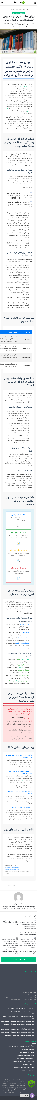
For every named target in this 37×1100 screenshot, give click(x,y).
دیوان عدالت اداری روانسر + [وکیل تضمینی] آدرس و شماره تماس (10, 951)
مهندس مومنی (29, 24)
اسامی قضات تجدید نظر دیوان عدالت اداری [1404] (14, 195)
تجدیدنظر (18, 681)
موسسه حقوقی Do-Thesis (12, 867)
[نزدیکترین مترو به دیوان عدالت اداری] (27, 204)
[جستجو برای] (2, 3)
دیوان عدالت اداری (23, 86)
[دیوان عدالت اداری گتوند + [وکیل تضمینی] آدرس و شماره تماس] (27, 925)
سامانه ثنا (19, 785)
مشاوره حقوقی (24, 659)
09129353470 (32, 994)
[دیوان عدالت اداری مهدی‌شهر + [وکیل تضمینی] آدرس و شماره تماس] (27, 942)
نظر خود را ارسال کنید (18, 959)
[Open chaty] (32, 1095)
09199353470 (24, 994)
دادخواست (21, 667)
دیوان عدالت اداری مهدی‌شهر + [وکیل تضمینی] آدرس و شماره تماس (28, 951)
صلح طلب (24, 9)
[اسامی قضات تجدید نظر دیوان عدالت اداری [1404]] (27, 195)
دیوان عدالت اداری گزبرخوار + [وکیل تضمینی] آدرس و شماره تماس (10, 922)
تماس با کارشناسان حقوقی (12, 869)
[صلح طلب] (18, 2)
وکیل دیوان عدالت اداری (15, 9)
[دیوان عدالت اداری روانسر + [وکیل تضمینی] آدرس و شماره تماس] (9, 942)
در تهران (22, 780)
